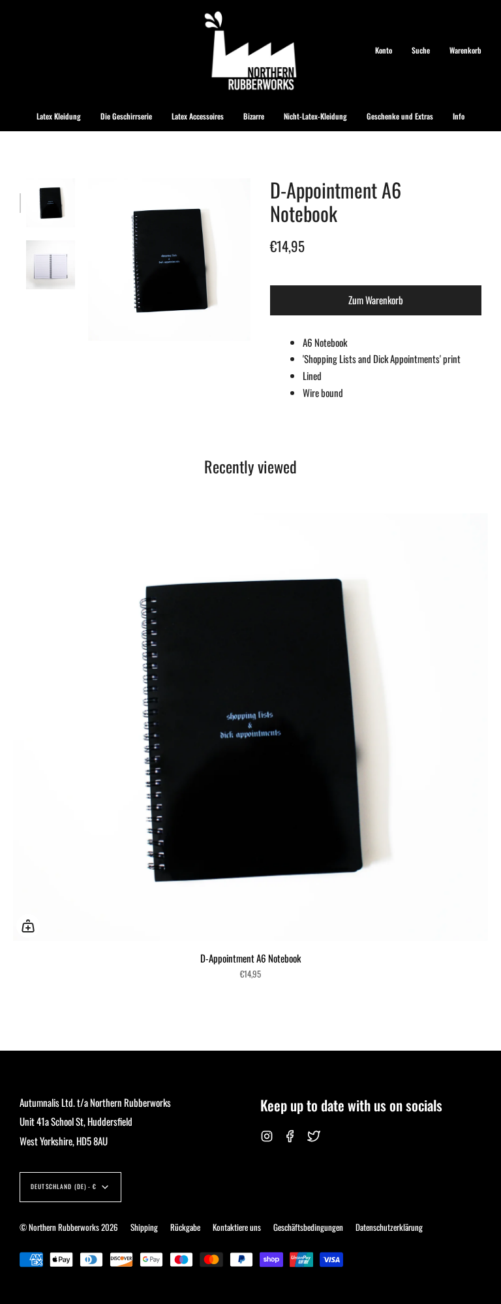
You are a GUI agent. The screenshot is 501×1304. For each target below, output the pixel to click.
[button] (59, 116)
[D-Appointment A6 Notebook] (50, 202)
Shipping (144, 1226)
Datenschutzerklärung (389, 1226)
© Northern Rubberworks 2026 (69, 1226)
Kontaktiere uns (237, 1226)
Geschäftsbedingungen (308, 1226)
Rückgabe (185, 1226)
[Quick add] (28, 926)
